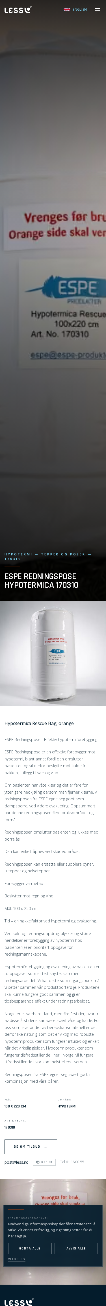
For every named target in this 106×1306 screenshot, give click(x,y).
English (80, 9)
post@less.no (17, 1162)
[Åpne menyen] (97, 9)
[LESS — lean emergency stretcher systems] (18, 9)
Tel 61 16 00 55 (72, 1161)
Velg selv (16, 1259)
